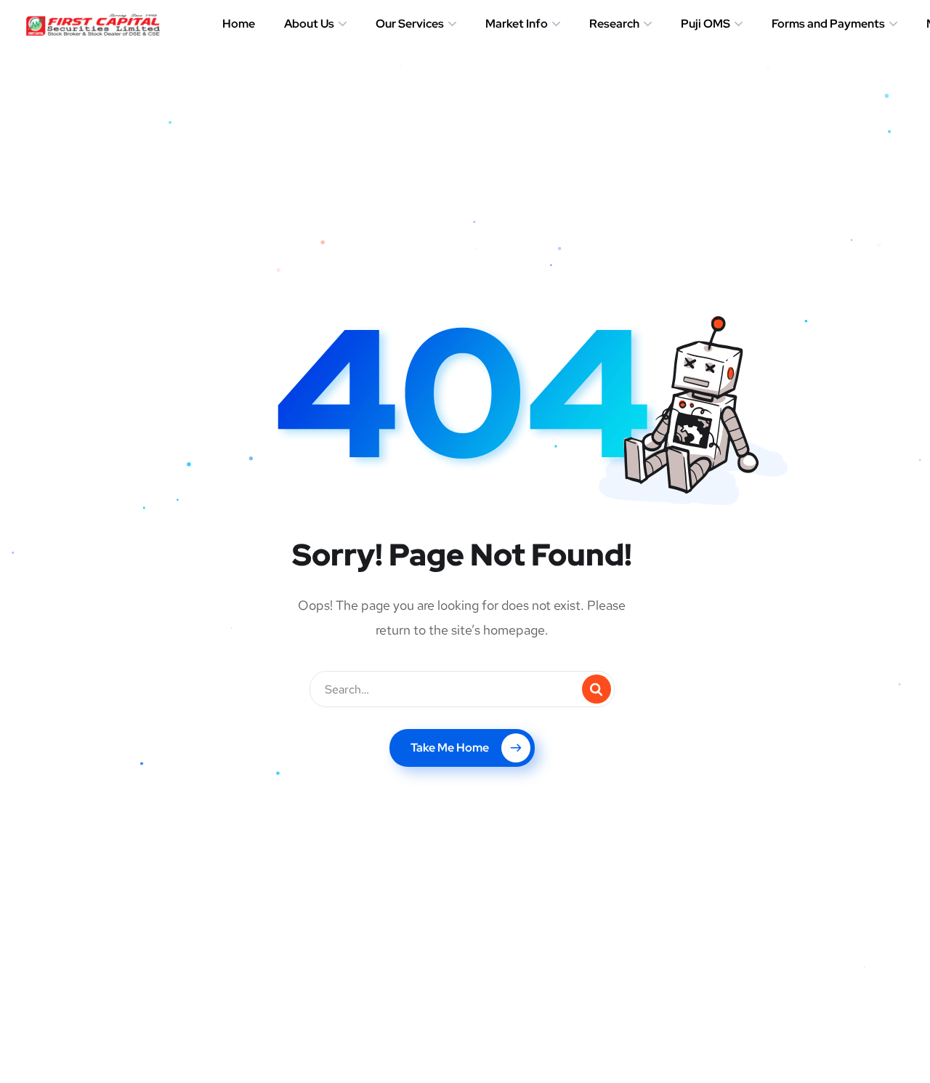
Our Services (410, 23)
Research (614, 23)
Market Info (516, 23)
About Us (309, 23)
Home (238, 23)
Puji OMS (705, 23)
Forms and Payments (828, 23)
